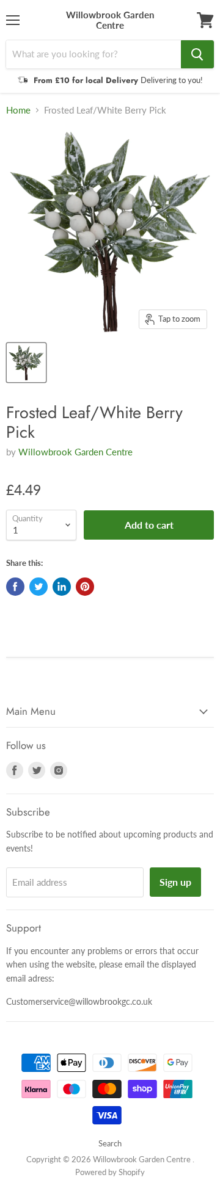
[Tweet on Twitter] (38, 586)
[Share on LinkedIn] (62, 586)
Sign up (175, 882)
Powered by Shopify (110, 1172)
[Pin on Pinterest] (85, 586)
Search (110, 1143)
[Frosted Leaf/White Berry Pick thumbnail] (26, 362)
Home (18, 110)
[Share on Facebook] (15, 586)
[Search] (197, 54)
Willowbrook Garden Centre (75, 451)
